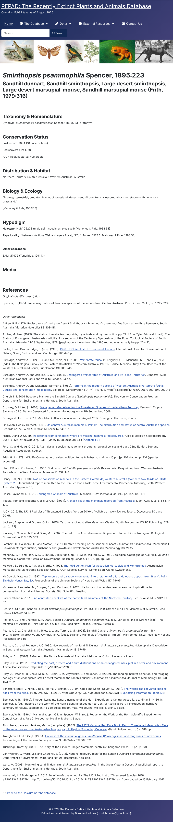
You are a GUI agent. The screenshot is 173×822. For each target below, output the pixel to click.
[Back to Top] (167, 815)
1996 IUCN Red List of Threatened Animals (87, 349)
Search (60, 33)
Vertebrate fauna (91, 360)
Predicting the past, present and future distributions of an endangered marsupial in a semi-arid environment (99, 663)
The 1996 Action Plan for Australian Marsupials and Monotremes (105, 565)
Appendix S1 (92, 439)
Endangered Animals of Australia (58, 494)
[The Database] (46, 24)
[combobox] (25, 33)
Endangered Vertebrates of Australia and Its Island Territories (106, 374)
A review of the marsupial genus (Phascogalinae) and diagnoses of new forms (103, 736)
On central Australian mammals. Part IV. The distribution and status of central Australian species (108, 425)
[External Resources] (112, 24)
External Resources (96, 23)
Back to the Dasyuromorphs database (31, 793)
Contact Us (134, 23)
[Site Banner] (86, 51)
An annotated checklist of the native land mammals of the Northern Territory (83, 598)
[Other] (69, 24)
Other (63, 23)
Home (8, 23)
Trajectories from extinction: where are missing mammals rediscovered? (78, 435)
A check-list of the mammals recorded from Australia (101, 500)
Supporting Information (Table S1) (142, 692)
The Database (34, 23)
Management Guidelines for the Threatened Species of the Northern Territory (89, 407)
